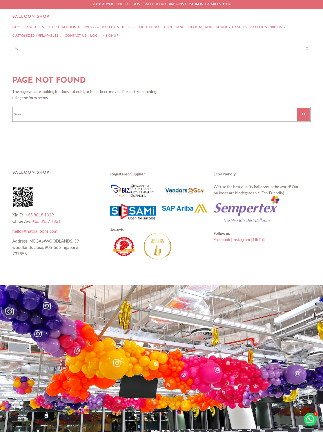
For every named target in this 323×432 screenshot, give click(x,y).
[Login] (16, 48)
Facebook (222, 239)
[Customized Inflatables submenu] (60, 36)
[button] (310, 419)
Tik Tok (258, 239)
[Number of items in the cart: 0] (307, 48)
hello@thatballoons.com (34, 231)
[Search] (303, 114)
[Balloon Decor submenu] (134, 28)
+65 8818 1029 (39, 214)
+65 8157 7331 (46, 221)
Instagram (241, 239)
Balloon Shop (30, 17)
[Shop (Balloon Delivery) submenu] (98, 28)
